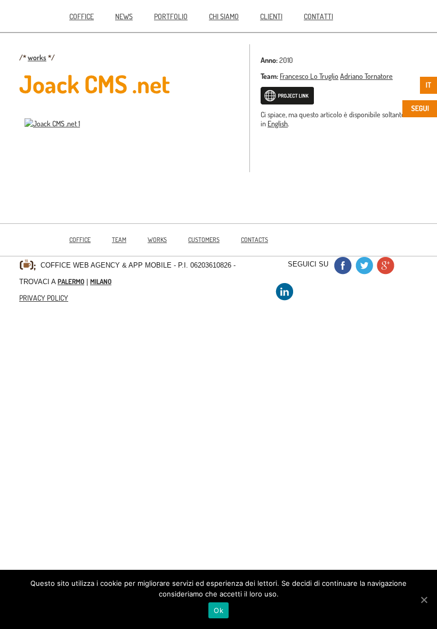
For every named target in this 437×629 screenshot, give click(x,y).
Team (119, 240)
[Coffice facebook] (343, 271)
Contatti (318, 16)
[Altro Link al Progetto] (287, 102)
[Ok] (423, 599)
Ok (218, 610)
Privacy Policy (43, 297)
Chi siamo (224, 16)
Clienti (271, 16)
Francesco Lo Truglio (309, 75)
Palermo (71, 281)
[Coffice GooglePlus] (385, 271)
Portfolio (171, 16)
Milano (100, 281)
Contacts (254, 240)
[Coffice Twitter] (364, 271)
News (124, 16)
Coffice (81, 16)
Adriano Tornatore (366, 75)
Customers (204, 240)
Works (157, 240)
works (37, 57)
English (278, 123)
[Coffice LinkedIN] (284, 297)
